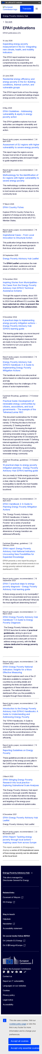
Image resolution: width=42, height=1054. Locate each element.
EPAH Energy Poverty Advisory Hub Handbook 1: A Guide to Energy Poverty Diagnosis (20, 620)
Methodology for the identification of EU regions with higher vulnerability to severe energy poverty (21, 178)
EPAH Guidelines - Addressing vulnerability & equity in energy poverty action (17, 114)
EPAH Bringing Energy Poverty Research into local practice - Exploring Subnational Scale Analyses (21, 782)
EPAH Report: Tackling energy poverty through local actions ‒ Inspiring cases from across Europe (19, 840)
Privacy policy (9, 995)
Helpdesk (7, 919)
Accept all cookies (19, 1041)
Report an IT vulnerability (13, 981)
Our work (8, 22)
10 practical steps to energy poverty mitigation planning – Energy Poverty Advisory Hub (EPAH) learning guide (20, 468)
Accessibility (8, 1004)
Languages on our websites (14, 986)
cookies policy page (17, 1024)
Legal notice (8, 1000)
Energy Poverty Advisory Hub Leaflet (21, 258)
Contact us (7, 976)
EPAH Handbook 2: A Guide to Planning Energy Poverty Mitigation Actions (20, 507)
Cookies (6, 990)
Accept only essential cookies (25, 1048)
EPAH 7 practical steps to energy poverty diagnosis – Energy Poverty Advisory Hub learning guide (20, 586)
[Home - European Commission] (11, 8)
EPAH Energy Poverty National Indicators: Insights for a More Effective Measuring (18, 670)
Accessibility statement (12, 928)
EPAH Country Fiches (13, 207)
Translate (26, 8)
